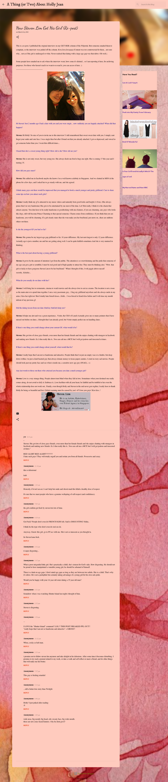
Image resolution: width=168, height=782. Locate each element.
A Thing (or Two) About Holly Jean (35, 4)
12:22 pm (38, 638)
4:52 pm (37, 547)
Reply (26, 460)
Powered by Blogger (85, 773)
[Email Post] (17, 414)
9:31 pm (29, 437)
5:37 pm (37, 560)
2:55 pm (37, 603)
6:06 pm (37, 699)
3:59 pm (37, 617)
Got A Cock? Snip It (129, 83)
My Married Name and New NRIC (135, 187)
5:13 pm (37, 685)
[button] (17, 37)
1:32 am (37, 485)
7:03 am (37, 504)
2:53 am (37, 652)
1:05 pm (37, 715)
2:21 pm (37, 590)
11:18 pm (38, 466)
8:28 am (37, 517)
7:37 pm (37, 671)
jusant (89, 778)
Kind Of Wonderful (129, 142)
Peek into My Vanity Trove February (136, 112)
